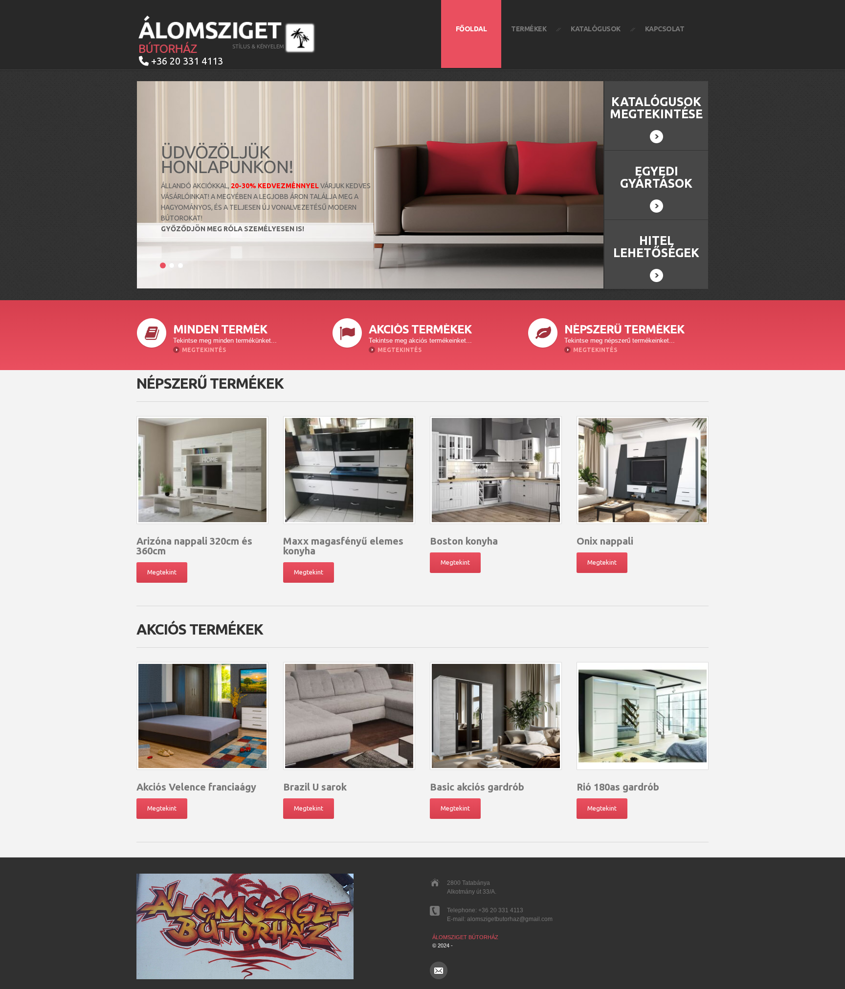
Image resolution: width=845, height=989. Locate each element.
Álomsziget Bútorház (465, 937)
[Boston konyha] (496, 470)
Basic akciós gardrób (477, 786)
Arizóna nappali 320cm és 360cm (194, 545)
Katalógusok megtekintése (656, 108)
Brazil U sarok (315, 786)
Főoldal (471, 29)
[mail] (438, 970)
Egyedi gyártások (656, 177)
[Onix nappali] (642, 470)
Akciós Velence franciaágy (196, 786)
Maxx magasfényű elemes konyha (343, 545)
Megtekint (162, 572)
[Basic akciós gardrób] (496, 716)
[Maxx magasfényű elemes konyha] (349, 470)
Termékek (528, 29)
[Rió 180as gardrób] (642, 716)
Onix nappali (605, 541)
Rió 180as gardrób (618, 786)
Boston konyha (464, 541)
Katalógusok (596, 29)
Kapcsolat (665, 29)
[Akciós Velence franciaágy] (202, 716)
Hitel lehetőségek (656, 247)
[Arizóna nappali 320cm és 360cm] (202, 470)
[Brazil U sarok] (349, 716)
